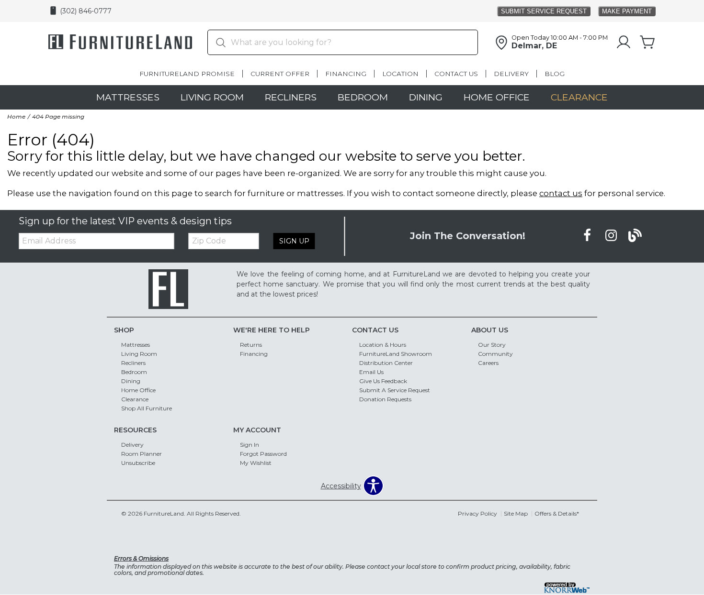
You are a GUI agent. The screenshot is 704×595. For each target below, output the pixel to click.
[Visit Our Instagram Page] (612, 235)
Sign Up (294, 241)
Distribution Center (386, 362)
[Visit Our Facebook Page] (588, 235)
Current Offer (279, 73)
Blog (555, 73)
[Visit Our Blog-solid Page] (635, 235)
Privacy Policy (477, 513)
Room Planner (141, 453)
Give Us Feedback (383, 381)
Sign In (249, 444)
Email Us (371, 371)
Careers (488, 362)
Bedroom (363, 97)
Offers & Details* (556, 513)
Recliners (291, 97)
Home (16, 116)
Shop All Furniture (146, 408)
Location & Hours (382, 344)
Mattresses (127, 97)
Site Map (516, 513)
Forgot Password (263, 453)
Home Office (497, 97)
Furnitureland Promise (187, 73)
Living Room (212, 97)
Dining (426, 97)
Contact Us (456, 73)
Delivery (511, 73)
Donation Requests (385, 399)
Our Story (492, 344)
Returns (251, 344)
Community (495, 353)
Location (400, 73)
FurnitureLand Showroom (395, 353)
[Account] (623, 42)
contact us (560, 193)
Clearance (579, 97)
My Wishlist (256, 462)
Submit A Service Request (394, 390)
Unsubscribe (138, 462)
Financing (345, 73)
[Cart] (647, 42)
